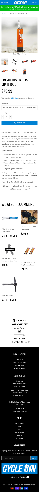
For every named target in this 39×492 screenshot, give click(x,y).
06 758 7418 (19, 409)
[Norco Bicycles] (19, 329)
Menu (6, 2)
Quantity (4, 113)
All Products (19, 424)
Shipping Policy (19, 369)
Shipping (14, 98)
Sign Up (34, 458)
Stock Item (5, 103)
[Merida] (19, 336)
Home (4, 13)
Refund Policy (19, 366)
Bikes (19, 426)
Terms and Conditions (19, 363)
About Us (19, 360)
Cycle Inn (9, 484)
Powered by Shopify (29, 484)
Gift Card (19, 438)
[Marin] (19, 332)
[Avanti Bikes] (19, 325)
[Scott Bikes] (19, 322)
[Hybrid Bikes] (20, 343)
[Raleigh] (19, 339)
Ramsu (21, 484)
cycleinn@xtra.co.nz (19, 411)
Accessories (19, 432)
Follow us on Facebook (18, 477)
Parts (19, 429)
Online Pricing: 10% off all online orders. (19, 8)
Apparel (19, 435)
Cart (36, 2)
